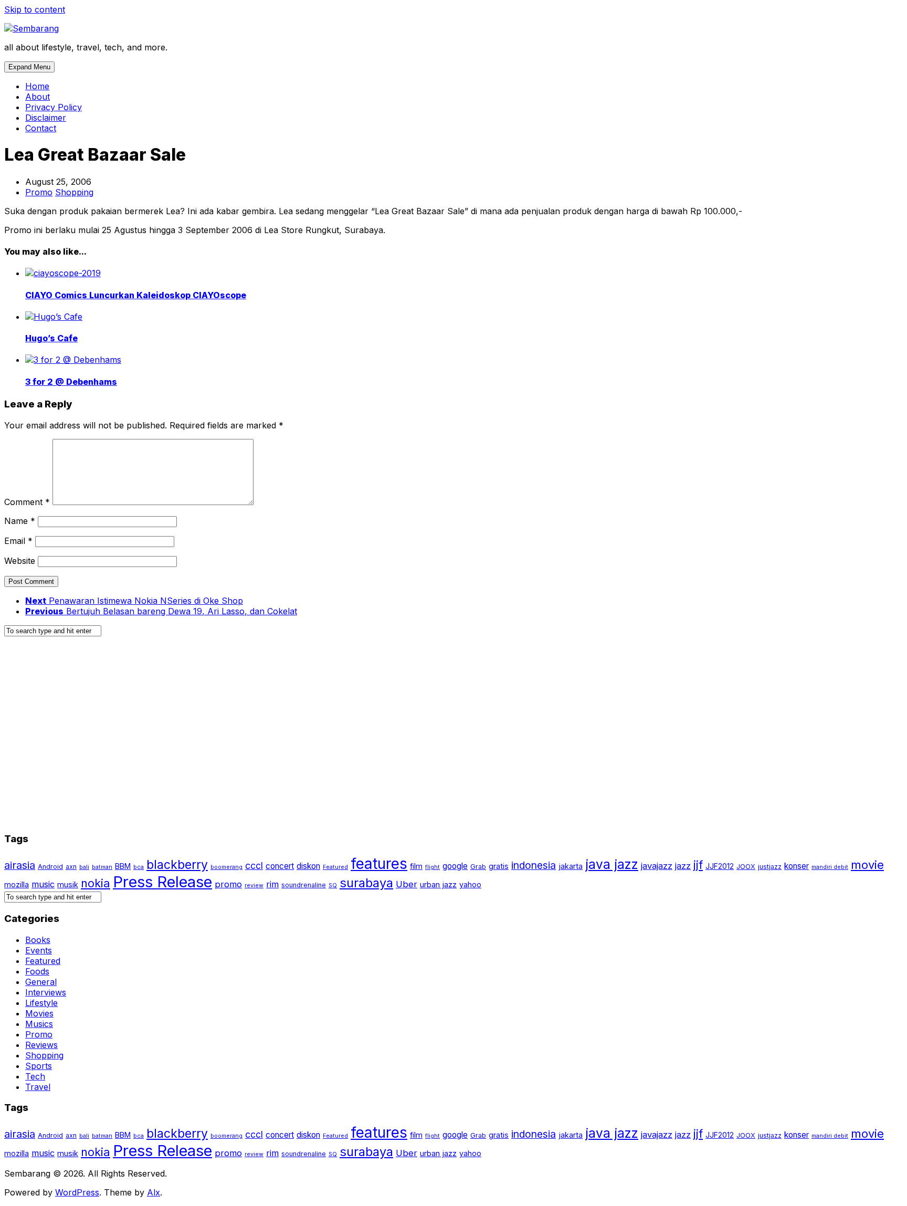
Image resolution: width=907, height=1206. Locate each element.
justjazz (770, 867)
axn (71, 867)
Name (19, 521)
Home (37, 86)
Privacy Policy (53, 107)
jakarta (570, 866)
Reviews (41, 1045)
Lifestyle (41, 1003)
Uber (406, 884)
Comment (27, 502)
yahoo (470, 884)
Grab (478, 867)
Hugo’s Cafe (51, 338)
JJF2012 (719, 866)
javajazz (656, 866)
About (37, 96)
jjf (698, 865)
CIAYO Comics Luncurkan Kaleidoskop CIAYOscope (135, 295)
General (41, 982)
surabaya (366, 882)
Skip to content (34, 9)
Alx (153, 1192)
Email (18, 541)
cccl (254, 865)
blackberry (177, 864)
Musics (39, 1024)
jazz (683, 866)
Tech (35, 1076)
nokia (95, 883)
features (379, 864)
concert (280, 866)
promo (228, 884)
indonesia (533, 865)
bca (138, 867)
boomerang (226, 867)
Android (50, 867)
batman (102, 867)
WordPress (77, 1192)
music (43, 884)
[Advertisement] (319, 739)
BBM (123, 866)
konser (796, 866)
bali (84, 867)
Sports (38, 1066)
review (254, 885)
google (455, 866)
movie (867, 865)
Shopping (74, 192)
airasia (19, 865)
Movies (39, 1013)
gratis (499, 866)
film (416, 866)
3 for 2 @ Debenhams (71, 381)
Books (37, 940)
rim (272, 884)
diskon (308, 866)
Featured (335, 867)
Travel (37, 1087)
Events (38, 950)
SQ (333, 885)
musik (67, 884)
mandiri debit (829, 867)
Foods (37, 971)
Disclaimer (45, 117)
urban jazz (438, 884)
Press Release (162, 882)
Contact (40, 128)
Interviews (45, 992)
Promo (38, 192)
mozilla (16, 884)
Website (19, 560)
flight (432, 867)
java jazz (611, 864)
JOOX (745, 867)
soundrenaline (303, 885)
